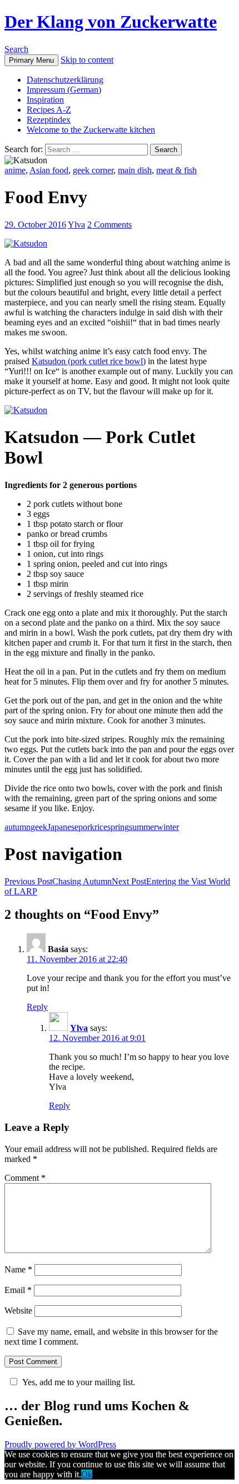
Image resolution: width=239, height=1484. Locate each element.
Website (18, 1310)
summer (143, 827)
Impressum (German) (64, 89)
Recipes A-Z (49, 109)
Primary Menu (31, 60)
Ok (86, 1474)
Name (18, 1269)
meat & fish (176, 170)
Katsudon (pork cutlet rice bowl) (89, 361)
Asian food (48, 170)
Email (18, 1290)
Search (16, 49)
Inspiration (45, 99)
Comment (25, 1178)
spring (118, 827)
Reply (37, 1007)
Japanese (62, 827)
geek (39, 827)
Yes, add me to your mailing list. (78, 1382)
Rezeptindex (49, 119)
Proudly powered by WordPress (60, 1444)
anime (15, 170)
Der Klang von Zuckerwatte (110, 22)
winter (168, 827)
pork (86, 827)
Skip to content (87, 59)
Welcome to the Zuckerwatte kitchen (91, 129)
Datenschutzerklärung (65, 79)
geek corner (93, 170)
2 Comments (109, 224)
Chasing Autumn (58, 881)
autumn (17, 827)
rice (100, 827)
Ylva (76, 224)
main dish (135, 170)
